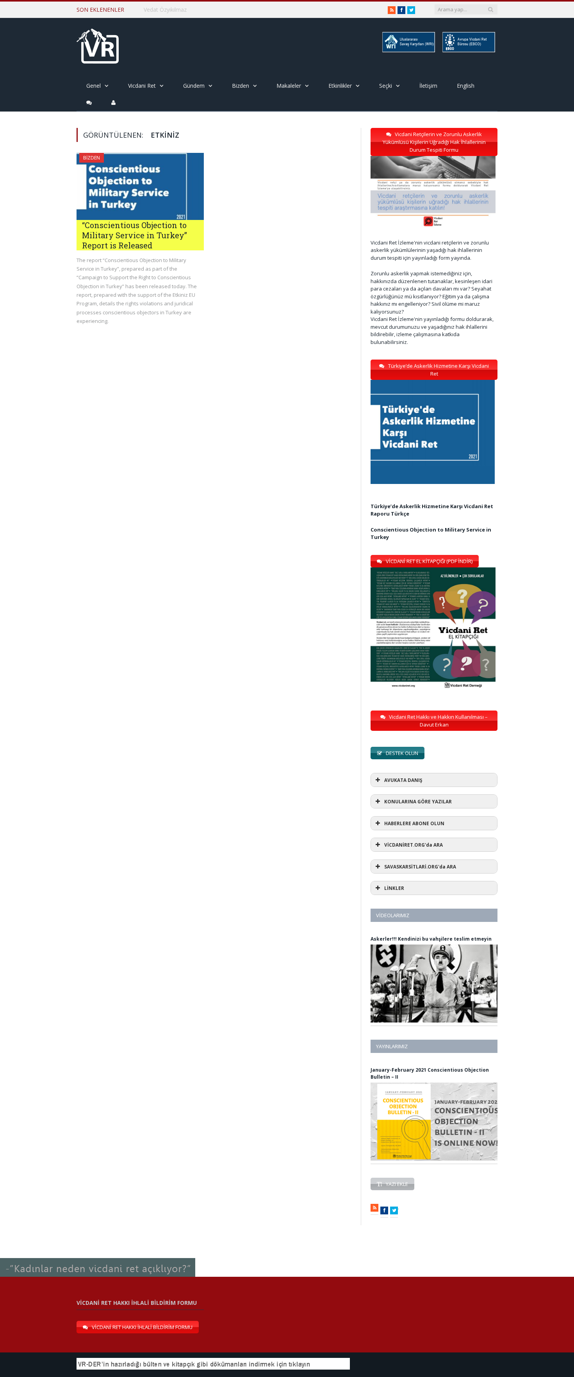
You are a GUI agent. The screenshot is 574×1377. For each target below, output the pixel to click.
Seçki (385, 85)
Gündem (194, 85)
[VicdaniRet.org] (98, 44)
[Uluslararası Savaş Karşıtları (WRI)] (408, 51)
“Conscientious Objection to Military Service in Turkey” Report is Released (134, 235)
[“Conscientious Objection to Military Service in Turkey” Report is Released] (140, 186)
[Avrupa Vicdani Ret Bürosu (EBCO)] (468, 51)
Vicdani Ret (142, 85)
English (465, 85)
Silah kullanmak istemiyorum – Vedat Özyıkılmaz (204, 9)
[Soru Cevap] (97, 1258)
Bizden (240, 85)
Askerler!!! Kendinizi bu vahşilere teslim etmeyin (431, 939)
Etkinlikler (340, 85)
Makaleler (288, 85)
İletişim (428, 85)
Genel (93, 85)
